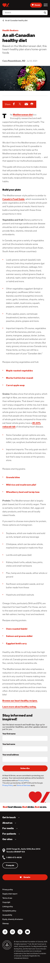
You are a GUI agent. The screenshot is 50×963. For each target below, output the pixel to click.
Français (10, 865)
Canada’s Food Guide (13, 199)
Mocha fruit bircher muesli (19, 377)
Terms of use (7, 898)
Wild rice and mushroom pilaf (21, 484)
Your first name (9, 734)
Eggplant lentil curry (16, 643)
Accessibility (7, 915)
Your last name (8, 744)
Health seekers (10, 30)
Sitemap (5, 923)
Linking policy (7, 906)
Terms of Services (23, 785)
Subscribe (25, 768)
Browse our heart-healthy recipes (19, 700)
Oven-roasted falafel (16, 628)
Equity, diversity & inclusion (12, 919)
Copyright (6, 902)
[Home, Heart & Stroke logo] (5, 5)
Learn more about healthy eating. (19, 706)
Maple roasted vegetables (19, 370)
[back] (3, 20)
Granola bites (13, 477)
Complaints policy (9, 911)
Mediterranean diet (23, 114)
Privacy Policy (7, 785)
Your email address (10, 755)
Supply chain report (9, 894)
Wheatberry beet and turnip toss (23, 492)
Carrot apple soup (15, 385)
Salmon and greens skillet (19, 636)
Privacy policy (7, 889)
